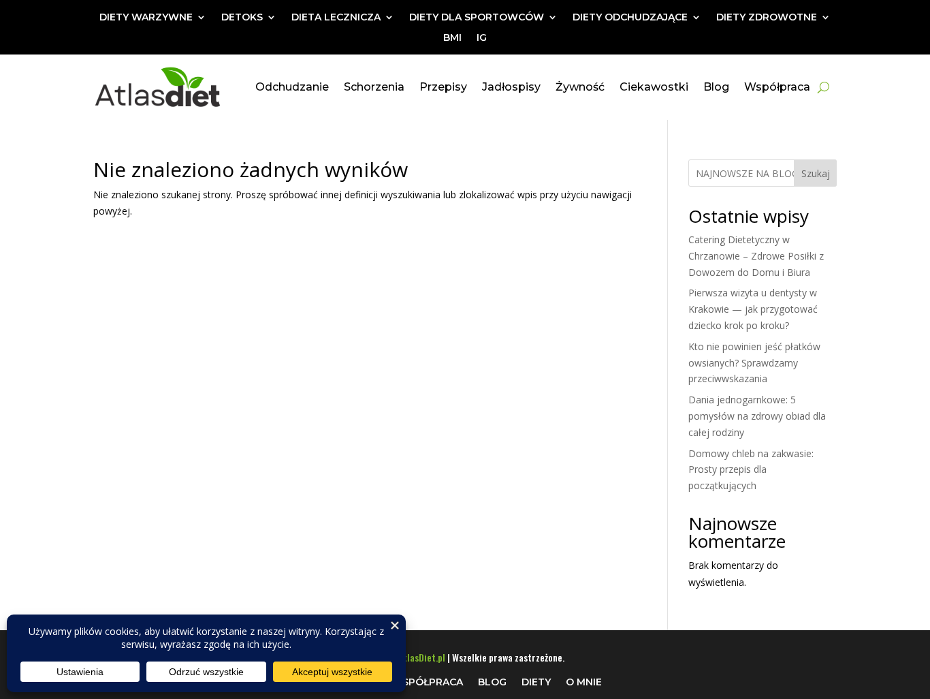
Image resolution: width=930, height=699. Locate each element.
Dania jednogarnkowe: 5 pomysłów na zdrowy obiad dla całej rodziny (757, 416)
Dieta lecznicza (336, 17)
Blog (716, 86)
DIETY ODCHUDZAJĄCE (630, 17)
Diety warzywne (146, 17)
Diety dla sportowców (476, 17)
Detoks (242, 17)
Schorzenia (374, 86)
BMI (452, 38)
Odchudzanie (292, 86)
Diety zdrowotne (766, 17)
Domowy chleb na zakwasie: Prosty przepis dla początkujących (751, 470)
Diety (536, 681)
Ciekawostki (654, 86)
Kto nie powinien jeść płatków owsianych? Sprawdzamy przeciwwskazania (754, 363)
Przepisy (443, 86)
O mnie (584, 681)
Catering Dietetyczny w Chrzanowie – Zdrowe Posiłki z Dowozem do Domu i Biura (756, 256)
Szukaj (815, 173)
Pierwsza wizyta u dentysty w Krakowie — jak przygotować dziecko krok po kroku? (753, 309)
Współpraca (777, 86)
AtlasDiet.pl (421, 657)
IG (482, 38)
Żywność (580, 86)
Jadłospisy (511, 86)
